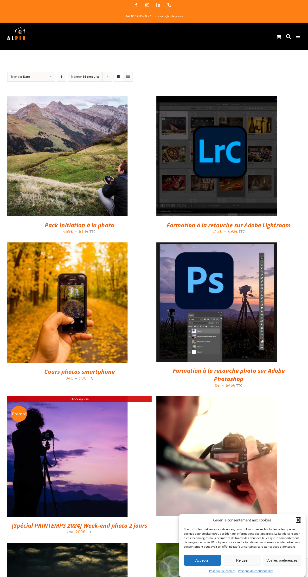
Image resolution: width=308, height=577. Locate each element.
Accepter (202, 560)
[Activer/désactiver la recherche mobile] (288, 36)
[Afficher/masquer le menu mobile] (298, 36)
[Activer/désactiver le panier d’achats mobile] (278, 36)
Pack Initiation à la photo (79, 225)
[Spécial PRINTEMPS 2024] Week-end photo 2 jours (79, 525)
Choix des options (57, 157)
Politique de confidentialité (255, 571)
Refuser (242, 560)
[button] (298, 520)
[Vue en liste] (128, 76)
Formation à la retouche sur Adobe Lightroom (229, 225)
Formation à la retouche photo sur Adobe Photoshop (229, 375)
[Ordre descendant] (61, 77)
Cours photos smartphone (79, 371)
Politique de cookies (222, 571)
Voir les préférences (282, 560)
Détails (87, 157)
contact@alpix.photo (169, 16)
